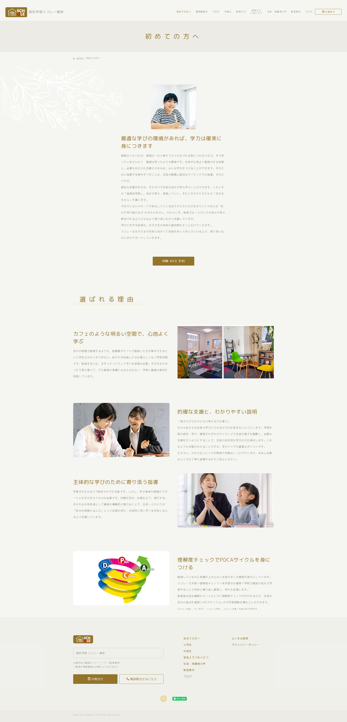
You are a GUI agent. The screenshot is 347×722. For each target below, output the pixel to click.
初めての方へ (184, 11)
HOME (79, 58)
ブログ (308, 11)
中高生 (228, 11)
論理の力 (241, 11)
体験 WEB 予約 (173, 261)
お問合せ (330, 11)
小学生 (216, 11)
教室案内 (296, 11)
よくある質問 (240, 638)
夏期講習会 (202, 11)
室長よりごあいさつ (256, 11)
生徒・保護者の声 (276, 11)
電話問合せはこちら (143, 679)
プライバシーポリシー (246, 644)
